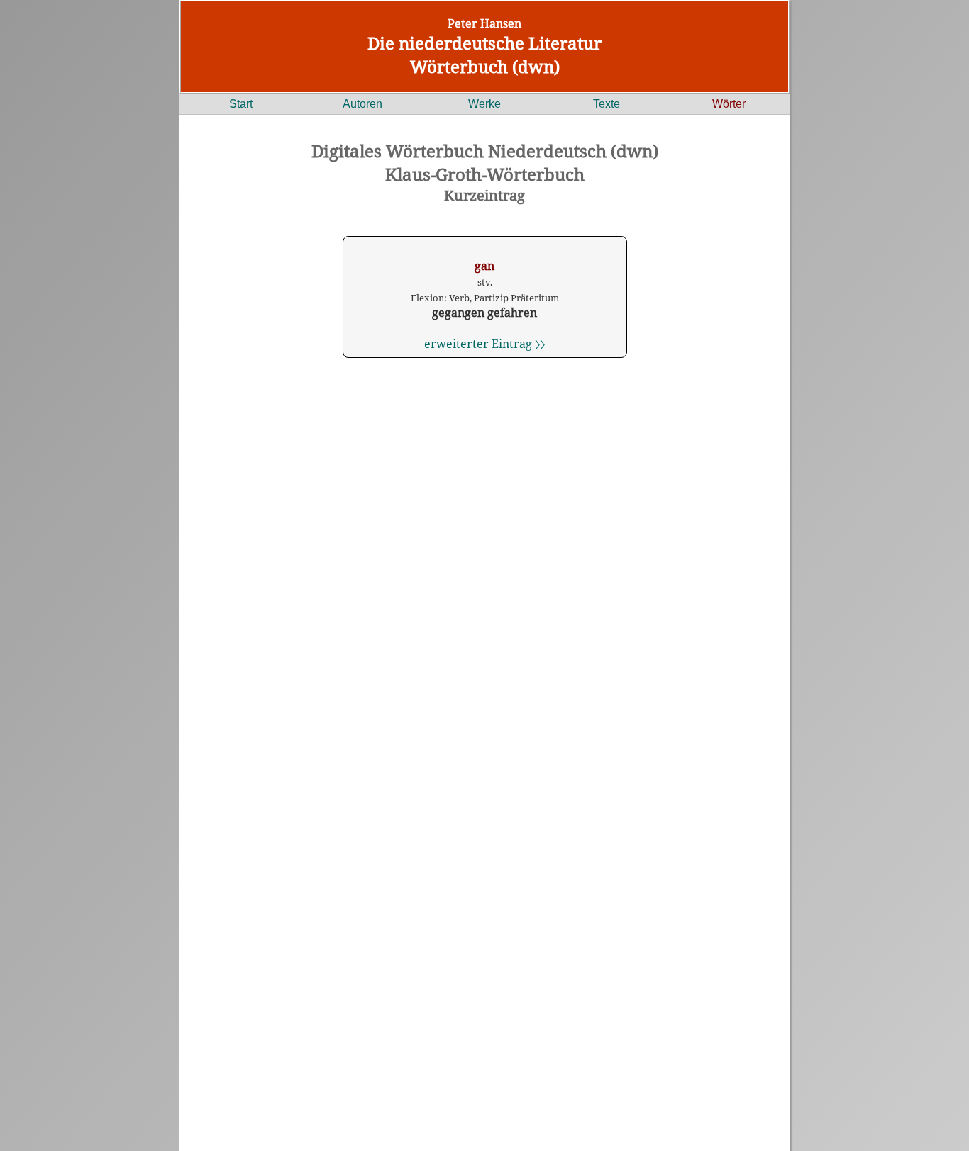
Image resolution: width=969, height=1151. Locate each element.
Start (241, 104)
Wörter (729, 104)
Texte (606, 104)
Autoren (362, 104)
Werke (484, 104)
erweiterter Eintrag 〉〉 (484, 344)
